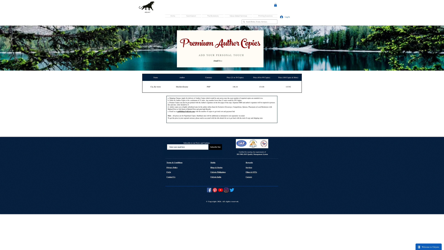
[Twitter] (232, 190)
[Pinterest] (215, 190)
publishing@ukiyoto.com (186, 111)
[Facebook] (209, 190)
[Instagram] (226, 190)
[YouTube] (220, 190)
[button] (275, 5)
